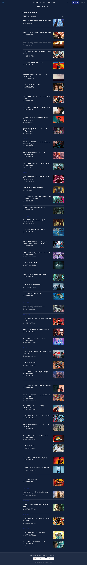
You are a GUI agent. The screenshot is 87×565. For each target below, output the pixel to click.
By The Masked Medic (28, 22)
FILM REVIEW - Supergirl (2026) (33, 62)
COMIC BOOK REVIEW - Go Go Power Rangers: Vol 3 (35, 129)
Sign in (83, 2)
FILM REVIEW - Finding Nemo (32, 293)
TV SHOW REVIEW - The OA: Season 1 (35, 75)
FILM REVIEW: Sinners (30, 479)
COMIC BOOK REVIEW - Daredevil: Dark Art (37, 385)
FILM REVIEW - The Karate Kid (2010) (35, 457)
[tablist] (30, 16)
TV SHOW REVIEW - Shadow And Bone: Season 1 (35, 505)
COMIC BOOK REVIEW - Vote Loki (34, 532)
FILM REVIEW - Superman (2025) (33, 406)
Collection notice (53, 555)
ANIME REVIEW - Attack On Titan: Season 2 (37, 32)
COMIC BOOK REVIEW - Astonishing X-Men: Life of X (37, 52)
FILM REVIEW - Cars (29, 362)
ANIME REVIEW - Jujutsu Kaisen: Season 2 (36, 253)
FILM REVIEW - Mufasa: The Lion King (35, 492)
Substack (37, 562)
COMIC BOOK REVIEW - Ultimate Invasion (36, 415)
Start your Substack (40, 558)
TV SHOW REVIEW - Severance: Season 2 (36, 467)
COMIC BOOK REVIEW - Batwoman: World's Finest (37, 319)
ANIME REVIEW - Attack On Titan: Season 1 (37, 42)
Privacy (43, 555)
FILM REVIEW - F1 (28, 445)
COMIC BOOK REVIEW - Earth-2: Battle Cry (37, 164)
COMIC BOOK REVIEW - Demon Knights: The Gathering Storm (37, 396)
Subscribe (75, 2)
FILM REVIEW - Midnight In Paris (34, 229)
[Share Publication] (70, 2)
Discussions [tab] (33, 16)
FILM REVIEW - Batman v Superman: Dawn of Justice (37, 352)
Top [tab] (28, 16)
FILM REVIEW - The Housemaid (33, 187)
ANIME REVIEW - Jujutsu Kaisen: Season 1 (36, 329)
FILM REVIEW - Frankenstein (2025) (34, 220)
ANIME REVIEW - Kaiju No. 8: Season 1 (35, 274)
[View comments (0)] (33, 25)
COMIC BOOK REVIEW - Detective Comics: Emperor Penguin (36, 143)
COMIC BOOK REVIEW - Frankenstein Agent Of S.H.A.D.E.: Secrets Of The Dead (37, 197)
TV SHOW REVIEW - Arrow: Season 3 (34, 207)
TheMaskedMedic (30, 23)
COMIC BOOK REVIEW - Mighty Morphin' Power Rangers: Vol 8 (36, 372)
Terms (47, 555)
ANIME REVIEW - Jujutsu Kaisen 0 (34, 306)
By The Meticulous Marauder (29, 264)
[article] (43, 23)
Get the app (50, 558)
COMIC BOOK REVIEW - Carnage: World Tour (36, 177)
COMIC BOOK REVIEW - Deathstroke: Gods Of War (36, 97)
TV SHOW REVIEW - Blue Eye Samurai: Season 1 (35, 118)
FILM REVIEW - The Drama (31, 84)
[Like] (24, 38)
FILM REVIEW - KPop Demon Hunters (35, 339)
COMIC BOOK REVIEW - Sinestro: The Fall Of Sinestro (36, 519)
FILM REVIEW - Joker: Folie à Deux (34, 542)
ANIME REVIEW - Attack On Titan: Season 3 (37, 20)
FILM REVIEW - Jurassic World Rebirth (35, 436)
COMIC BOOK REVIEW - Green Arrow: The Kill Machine (36, 425)
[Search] (67, 2)
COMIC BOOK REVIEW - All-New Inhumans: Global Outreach (37, 153)
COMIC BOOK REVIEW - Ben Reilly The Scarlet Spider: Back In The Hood (35, 242)
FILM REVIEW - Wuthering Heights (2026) (36, 107)
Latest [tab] (25, 16)
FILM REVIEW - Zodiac (30, 262)
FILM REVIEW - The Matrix (32, 284)
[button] (38, 6)
